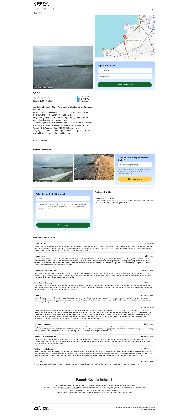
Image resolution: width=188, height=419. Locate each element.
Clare (35, 13)
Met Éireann (65, 388)
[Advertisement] (63, 30)
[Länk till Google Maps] (125, 37)
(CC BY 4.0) (74, 388)
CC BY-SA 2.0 (49, 87)
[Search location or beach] (152, 9)
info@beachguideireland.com (146, 407)
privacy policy (150, 409)
